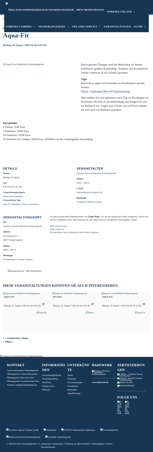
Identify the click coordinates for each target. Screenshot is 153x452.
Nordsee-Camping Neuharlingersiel (22, 385)
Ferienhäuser (72, 386)
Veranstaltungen (117, 26)
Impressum (46, 444)
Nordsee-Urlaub (119, 11)
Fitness (24, 204)
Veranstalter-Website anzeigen (89, 202)
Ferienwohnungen (74, 382)
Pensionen (71, 379)
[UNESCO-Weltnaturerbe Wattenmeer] (80, 430)
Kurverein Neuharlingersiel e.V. (26, 444)
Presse (109, 444)
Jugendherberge (74, 393)
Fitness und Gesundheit (13, 196)
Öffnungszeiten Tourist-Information (22, 374)
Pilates (84, 91)
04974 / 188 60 (82, 183)
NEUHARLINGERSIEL (52, 26)
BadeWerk (16, 204)
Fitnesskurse (34, 204)
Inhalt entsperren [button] (57, 229)
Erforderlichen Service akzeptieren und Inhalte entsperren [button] (74, 232)
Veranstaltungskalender (51, 375)
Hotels (70, 375)
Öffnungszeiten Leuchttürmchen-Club (23, 381)
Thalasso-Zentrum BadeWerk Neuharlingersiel (96, 173)
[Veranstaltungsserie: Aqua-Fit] (43, 304)
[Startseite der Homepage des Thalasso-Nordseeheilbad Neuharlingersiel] (54, 9)
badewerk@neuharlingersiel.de (89, 192)
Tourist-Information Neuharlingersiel (22, 370)
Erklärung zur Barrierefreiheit (77, 444)
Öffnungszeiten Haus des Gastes (20, 378)
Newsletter (46, 382)
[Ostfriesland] (52, 430)
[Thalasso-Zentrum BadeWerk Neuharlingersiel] (104, 374)
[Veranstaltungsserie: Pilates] (92, 304)
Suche (138, 26)
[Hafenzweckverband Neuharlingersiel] (25, 437)
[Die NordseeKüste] (111, 430)
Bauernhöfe (72, 390)
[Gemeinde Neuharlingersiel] (60, 437)
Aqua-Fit (7, 204)
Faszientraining (121, 91)
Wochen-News (48, 386)
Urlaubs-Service (84, 26)
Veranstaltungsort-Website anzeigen (18, 259)
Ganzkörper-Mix (99, 91)
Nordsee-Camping (19, 26)
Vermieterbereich (48, 447)
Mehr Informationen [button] (58, 226)
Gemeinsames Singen (16, 338)
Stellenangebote (98, 444)
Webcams (46, 390)
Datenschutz (58, 444)
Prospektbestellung (50, 379)
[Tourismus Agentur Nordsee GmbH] (25, 430)
